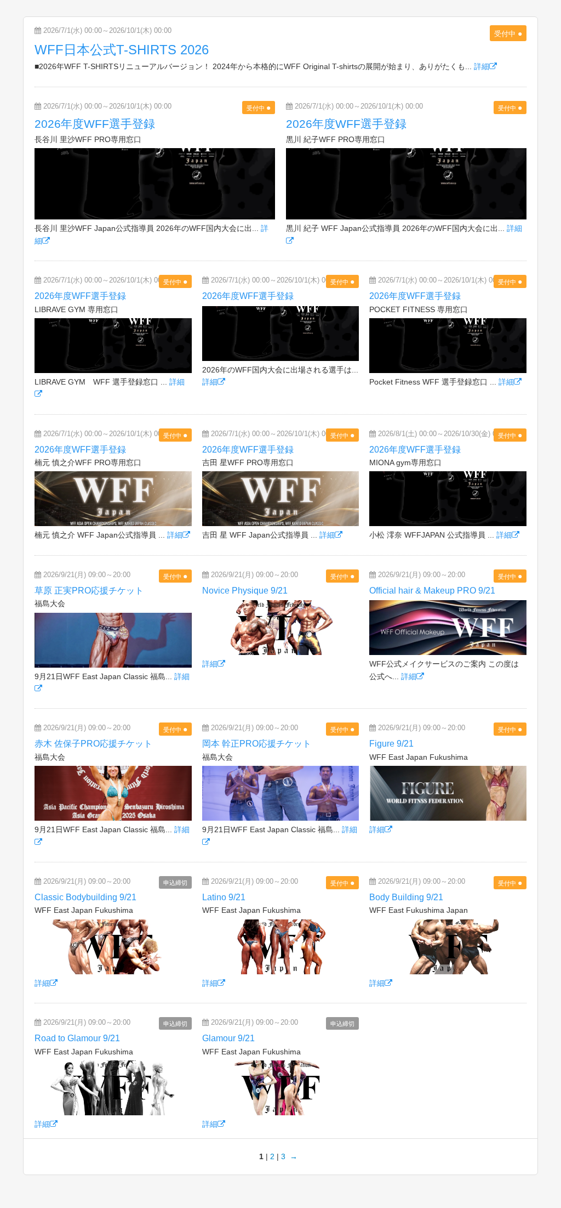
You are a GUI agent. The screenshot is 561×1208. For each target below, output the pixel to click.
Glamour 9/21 (228, 1038)
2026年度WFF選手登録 (95, 123)
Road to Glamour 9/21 (77, 1038)
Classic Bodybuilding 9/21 (85, 897)
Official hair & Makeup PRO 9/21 (432, 590)
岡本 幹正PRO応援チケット (256, 743)
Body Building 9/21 (406, 897)
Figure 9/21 (391, 743)
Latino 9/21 (223, 897)
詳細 (481, 66)
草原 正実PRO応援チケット (89, 590)
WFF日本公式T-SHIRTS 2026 (122, 49)
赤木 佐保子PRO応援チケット (93, 743)
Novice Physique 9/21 (245, 590)
